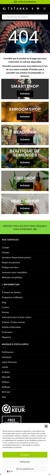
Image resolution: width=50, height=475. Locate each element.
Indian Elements (9, 362)
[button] (46, 426)
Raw (4, 397)
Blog (4, 302)
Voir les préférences (25, 469)
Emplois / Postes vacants (13, 322)
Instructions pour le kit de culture (16, 317)
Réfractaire (25, 462)
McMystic (6, 387)
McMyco (5, 382)
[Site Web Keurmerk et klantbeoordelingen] (13, 409)
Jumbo (5, 367)
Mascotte (6, 377)
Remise (5, 312)
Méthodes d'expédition (12, 277)
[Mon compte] (33, 8)
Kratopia (6, 372)
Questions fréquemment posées (16, 257)
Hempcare (6, 357)
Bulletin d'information (11, 327)
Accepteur (24, 455)
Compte (5, 248)
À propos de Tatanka (11, 292)
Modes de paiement (11, 262)
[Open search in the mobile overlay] (25, 17)
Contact (5, 307)
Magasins (6, 337)
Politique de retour (10, 267)
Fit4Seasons (7, 352)
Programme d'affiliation (12, 297)
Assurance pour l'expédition (14, 272)
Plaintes (5, 253)
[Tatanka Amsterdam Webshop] (15, 8)
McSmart (6, 392)
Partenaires (7, 332)
